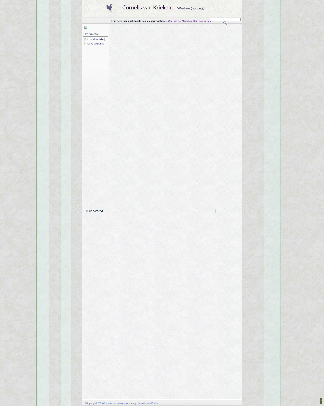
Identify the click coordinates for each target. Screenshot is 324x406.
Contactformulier (94, 39)
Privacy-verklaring (94, 43)
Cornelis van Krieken (146, 7)
